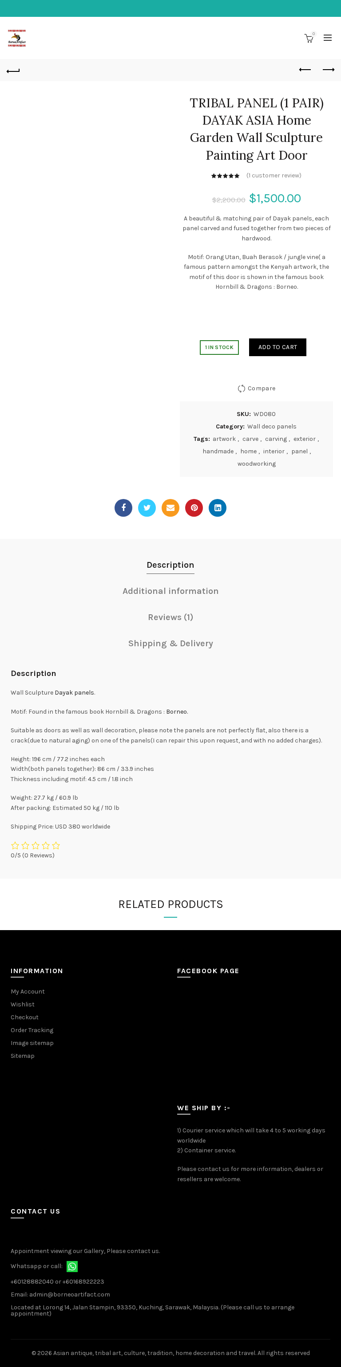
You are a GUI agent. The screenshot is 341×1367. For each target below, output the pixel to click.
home (248, 451)
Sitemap (23, 1056)
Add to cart (277, 347)
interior (274, 451)
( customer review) (273, 175)
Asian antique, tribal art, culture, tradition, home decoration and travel (154, 1353)
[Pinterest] (194, 508)
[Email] (170, 508)
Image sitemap (32, 1043)
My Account (28, 991)
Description (170, 565)
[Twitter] (147, 508)
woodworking (257, 463)
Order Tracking (32, 1030)
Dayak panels (74, 692)
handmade (218, 451)
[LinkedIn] (217, 508)
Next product (328, 70)
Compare (261, 388)
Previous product (305, 70)
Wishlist (23, 1004)
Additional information (171, 591)
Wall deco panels (272, 426)
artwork (224, 439)
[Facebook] (123, 508)
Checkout (25, 1017)
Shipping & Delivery (170, 643)
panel (299, 451)
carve (250, 439)
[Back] (13, 70)
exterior (304, 439)
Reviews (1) (171, 617)
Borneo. (177, 711)
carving (276, 439)
